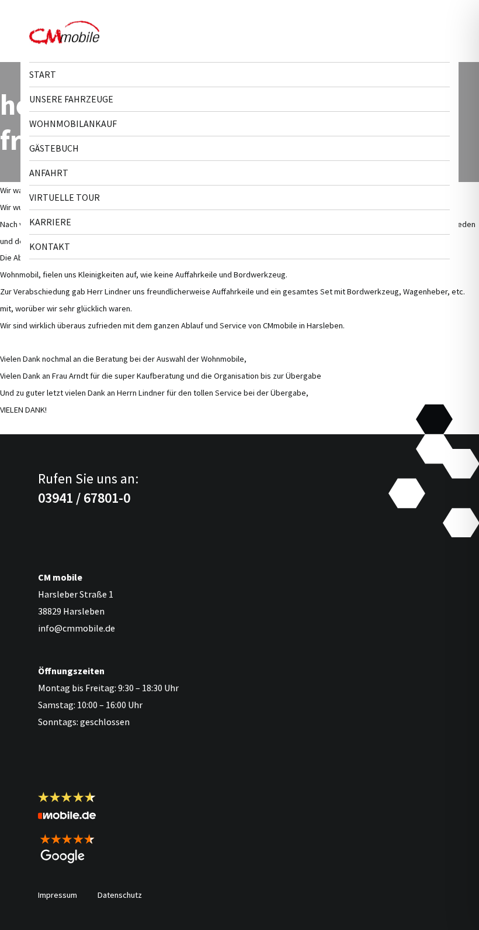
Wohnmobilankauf (73, 123)
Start (42, 74)
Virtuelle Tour (64, 197)
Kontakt (49, 246)
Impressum (57, 895)
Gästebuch (54, 148)
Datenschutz (120, 895)
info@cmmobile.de (76, 628)
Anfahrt (48, 173)
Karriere (50, 222)
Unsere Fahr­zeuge (71, 99)
